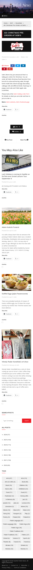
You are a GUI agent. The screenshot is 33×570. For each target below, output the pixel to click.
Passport (17, 513)
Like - (17, 127)
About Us (5, 565)
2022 (5, 455)
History (24, 496)
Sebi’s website (10, 102)
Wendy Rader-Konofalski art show (15, 362)
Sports (26, 538)
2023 (5, 450)
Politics (25, 535)
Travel (17, 542)
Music (16, 510)
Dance (8, 489)
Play (27, 513)
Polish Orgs (25, 524)
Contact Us (14, 565)
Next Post (23, 140)
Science (16, 538)
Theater (6, 542)
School (6, 538)
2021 (5, 460)
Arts (9, 478)
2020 (5, 465)
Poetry (6, 517)
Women (9, 549)
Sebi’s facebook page (22, 102)
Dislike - (17, 132)
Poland (16, 517)
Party (6, 513)
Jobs (16, 503)
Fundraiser (9, 496)
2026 (5, 434)
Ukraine (9, 545)
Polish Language (16, 520)
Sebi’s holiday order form (21, 94)
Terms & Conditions (20, 567)
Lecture (26, 503)
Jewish (6, 503)
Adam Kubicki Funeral (10, 227)
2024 (5, 445)
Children (23, 485)
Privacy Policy (6, 567)
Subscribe (24, 565)
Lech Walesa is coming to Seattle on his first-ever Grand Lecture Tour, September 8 (16, 176)
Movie (24, 506)
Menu (5, 16)
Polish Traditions (16, 531)
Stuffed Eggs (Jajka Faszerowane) (15, 294)
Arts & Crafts (10, 482)
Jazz (25, 499)
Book (25, 482)
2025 (5, 440)
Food (9, 492)
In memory (10, 499)
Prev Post (9, 140)
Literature (9, 506)
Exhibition (23, 489)
